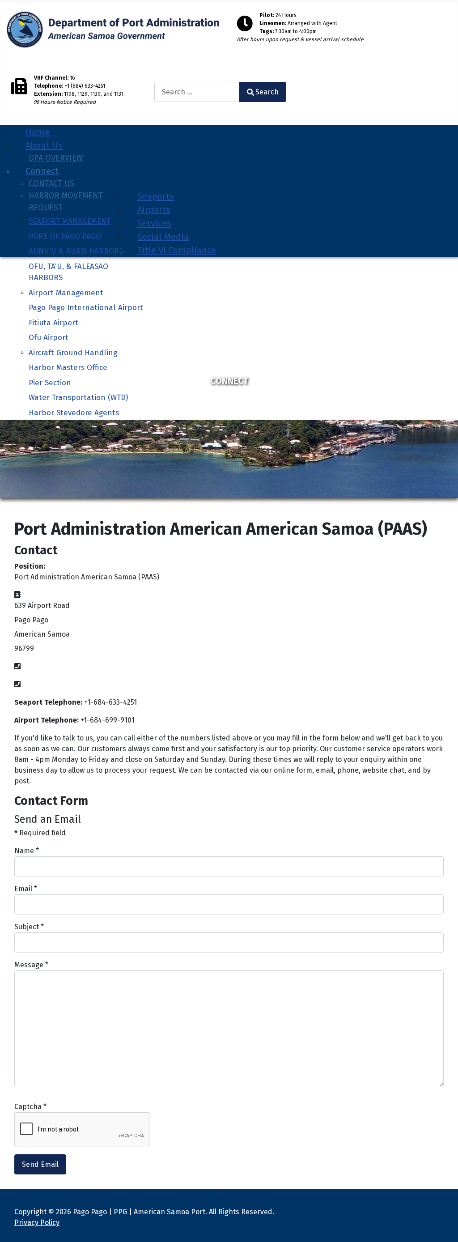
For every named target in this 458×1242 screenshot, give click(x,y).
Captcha (30, 1106)
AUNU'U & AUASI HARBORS (76, 251)
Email (25, 889)
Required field (40, 833)
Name (26, 850)
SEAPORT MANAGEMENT (69, 221)
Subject (29, 927)
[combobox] (197, 92)
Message (31, 965)
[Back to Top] (442, 1225)
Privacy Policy (36, 1222)
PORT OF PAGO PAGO (65, 236)
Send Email (40, 1164)
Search (162, 78)
